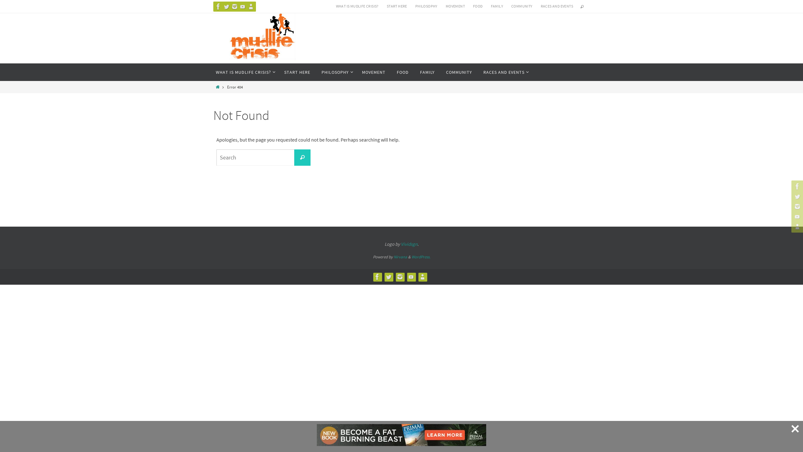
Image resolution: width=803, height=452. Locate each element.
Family (497, 6)
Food (478, 6)
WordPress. (421, 257)
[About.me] (251, 7)
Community (522, 6)
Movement (455, 6)
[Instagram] (235, 7)
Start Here (397, 6)
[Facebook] (218, 7)
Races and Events (557, 6)
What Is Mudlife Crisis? (357, 6)
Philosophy (426, 6)
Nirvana (400, 257)
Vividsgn (409, 244)
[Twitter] (226, 7)
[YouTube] (243, 7)
